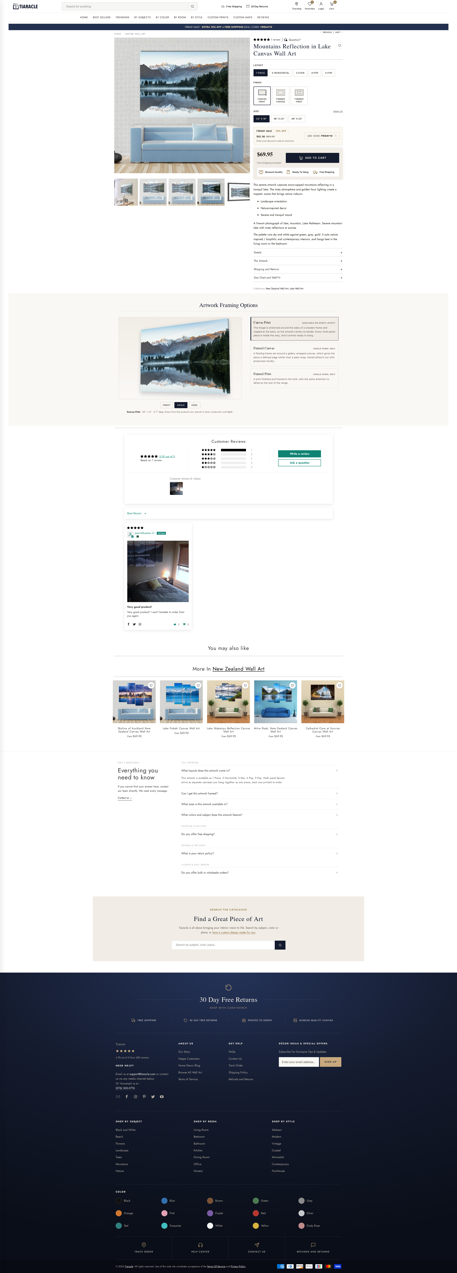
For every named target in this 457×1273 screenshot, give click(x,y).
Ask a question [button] (299, 463)
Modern (276, 1137)
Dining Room (201, 1157)
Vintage (276, 1144)
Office (197, 1164)
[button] (262, 40)
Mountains (122, 1164)
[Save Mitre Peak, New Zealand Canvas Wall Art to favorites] (292, 685)
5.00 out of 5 (167, 456)
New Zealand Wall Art (277, 288)
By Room (180, 17)
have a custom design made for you (233, 932)
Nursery (198, 1171)
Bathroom (199, 1144)
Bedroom (199, 1137)
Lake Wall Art (296, 288)
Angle (181, 405)
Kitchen (198, 1150)
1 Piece (260, 73)
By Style (197, 17)
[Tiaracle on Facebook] (126, 1097)
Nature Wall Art (135, 34)
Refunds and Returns (241, 1079)
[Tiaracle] (25, 6)
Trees (119, 1157)
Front (166, 405)
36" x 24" (279, 118)
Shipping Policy (238, 1072)
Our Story (184, 1052)
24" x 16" (261, 118)
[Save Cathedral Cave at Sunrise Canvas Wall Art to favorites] (339, 685)
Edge (195, 405)
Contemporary (280, 1164)
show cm (338, 111)
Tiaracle (129, 1266)
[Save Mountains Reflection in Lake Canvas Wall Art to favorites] (339, 45)
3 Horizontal (280, 73)
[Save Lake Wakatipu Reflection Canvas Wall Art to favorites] (245, 685)
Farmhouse (278, 1171)
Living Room (201, 1130)
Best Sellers (102, 17)
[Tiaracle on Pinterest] (144, 1097)
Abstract (277, 1130)
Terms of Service (188, 1079)
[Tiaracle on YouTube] (161, 1097)
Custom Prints (218, 17)
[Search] (192, 6)
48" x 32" (296, 118)
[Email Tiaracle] (118, 1097)
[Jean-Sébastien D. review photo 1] (158, 571)
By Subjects (142, 17)
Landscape (122, 1150)
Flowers (120, 1144)
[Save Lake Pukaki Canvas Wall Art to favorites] (198, 685)
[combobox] (125, 6)
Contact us (125, 798)
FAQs (232, 1052)
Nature (120, 1171)
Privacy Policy (238, 1266)
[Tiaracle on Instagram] (135, 1097)
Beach (119, 1137)
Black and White (125, 1130)
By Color (162, 17)
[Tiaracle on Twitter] (153, 1097)
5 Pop (328, 73)
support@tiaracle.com (142, 1074)
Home (84, 17)
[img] (135, 528)
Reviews (263, 17)
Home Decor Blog (189, 1065)
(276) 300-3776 (125, 1088)
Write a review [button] (299, 454)
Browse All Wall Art (190, 1072)
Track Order (236, 1065)
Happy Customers (188, 1059)
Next (337, 32)
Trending (122, 17)
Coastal (276, 1150)
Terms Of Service (216, 1266)
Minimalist (278, 1157)
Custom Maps (242, 17)
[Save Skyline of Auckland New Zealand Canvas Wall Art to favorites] (151, 685)
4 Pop (314, 73)
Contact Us (235, 1059)
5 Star (300, 73)
